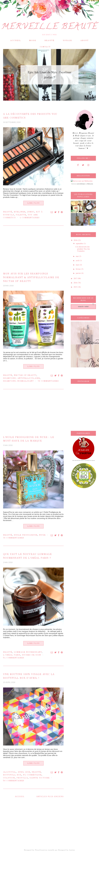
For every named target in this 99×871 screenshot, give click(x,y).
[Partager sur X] (55, 212)
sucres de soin (31, 655)
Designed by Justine (66, 850)
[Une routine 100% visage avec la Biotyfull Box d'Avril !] (33, 716)
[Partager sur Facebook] (58, 212)
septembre (80, 243)
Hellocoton (90, 184)
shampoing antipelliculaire (21, 378)
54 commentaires (13, 658)
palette (21, 215)
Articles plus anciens (50, 796)
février (78, 269)
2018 (76, 240)
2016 (76, 282)
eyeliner (20, 212)
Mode (32, 40)
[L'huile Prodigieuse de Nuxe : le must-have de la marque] (33, 479)
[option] (51, 75)
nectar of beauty (25, 375)
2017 (76, 278)
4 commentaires (30, 218)
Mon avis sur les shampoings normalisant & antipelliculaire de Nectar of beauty (31, 277)
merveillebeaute (81, 184)
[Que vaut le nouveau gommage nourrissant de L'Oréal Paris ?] (33, 597)
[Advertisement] (33, 250)
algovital (9, 772)
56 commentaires (13, 781)
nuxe (42, 535)
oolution (9, 778)
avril (78, 260)
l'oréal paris (11, 655)
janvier (78, 273)
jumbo (30, 212)
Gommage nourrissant (28, 652)
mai (77, 256)
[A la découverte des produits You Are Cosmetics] (33, 156)
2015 (76, 287)
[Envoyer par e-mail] (52, 212)
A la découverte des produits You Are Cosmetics (82, 248)
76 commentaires (13, 538)
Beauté (50, 40)
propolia (22, 778)
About (84, 40)
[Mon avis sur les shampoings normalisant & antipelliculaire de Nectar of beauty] (33, 320)
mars (78, 264)
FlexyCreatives (41, 850)
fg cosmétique (32, 775)
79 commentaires (48, 381)
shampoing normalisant (18, 381)
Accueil (15, 40)
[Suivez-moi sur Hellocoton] (81, 180)
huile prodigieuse (26, 535)
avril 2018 (24, 772)
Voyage (67, 40)
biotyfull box (12, 775)
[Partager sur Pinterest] (62, 212)
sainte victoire (40, 778)
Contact (45, 47)
